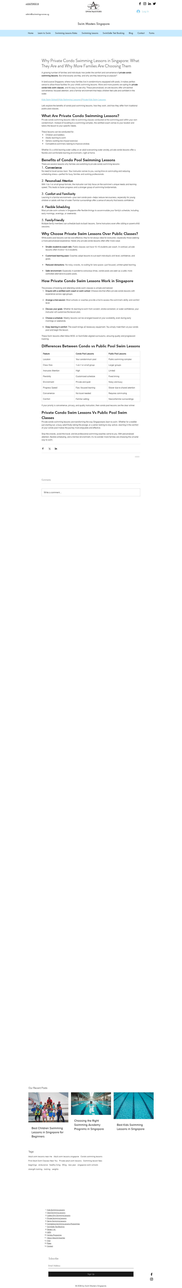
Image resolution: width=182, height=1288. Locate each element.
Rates (49, 1243)
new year (72, 1165)
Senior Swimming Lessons (56, 1221)
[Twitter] (154, 4)
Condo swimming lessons (91, 1156)
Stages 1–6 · (51, 1229)
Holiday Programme (54, 1235)
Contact (50, 1246)
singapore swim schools (88, 1165)
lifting (64, 1165)
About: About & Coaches (56, 1238)
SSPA (49, 1232)
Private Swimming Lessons (56, 1218)
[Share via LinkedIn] (56, 448)
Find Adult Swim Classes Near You (43, 1161)
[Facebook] (140, 4)
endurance (43, 1165)
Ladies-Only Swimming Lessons (58, 1215)
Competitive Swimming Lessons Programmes (63, 1224)
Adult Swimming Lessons (56, 1213)
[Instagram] (145, 4)
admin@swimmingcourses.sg (37, 14)
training (47, 1169)
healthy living (54, 1165)
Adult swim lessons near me (40, 1156)
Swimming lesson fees (92, 1161)
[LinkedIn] (149, 4)
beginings (32, 1165)
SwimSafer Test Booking (55, 1227)
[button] (44, 33)
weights (55, 1169)
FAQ (48, 1241)
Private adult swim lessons (70, 1161)
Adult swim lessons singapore (66, 1156)
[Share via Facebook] (43, 448)
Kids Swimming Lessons (56, 1210)
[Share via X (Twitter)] (49, 448)
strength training (35, 1169)
